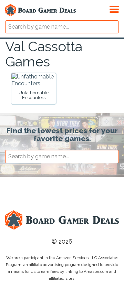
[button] (114, 8)
